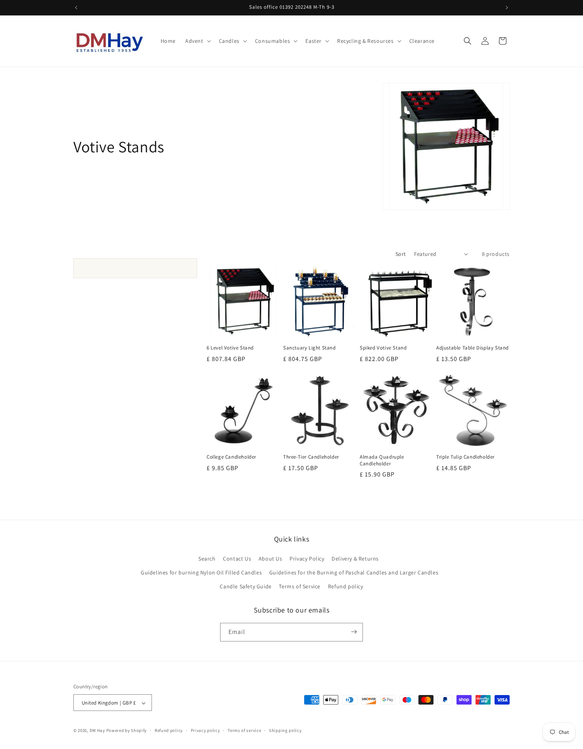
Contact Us (237, 558)
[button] (197, 41)
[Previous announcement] (76, 7)
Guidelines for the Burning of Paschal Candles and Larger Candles (353, 572)
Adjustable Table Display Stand (472, 348)
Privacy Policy (307, 558)
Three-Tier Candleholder (311, 457)
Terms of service (244, 730)
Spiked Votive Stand (383, 348)
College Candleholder (231, 457)
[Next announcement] (507, 7)
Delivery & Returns (355, 558)
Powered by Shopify (126, 731)
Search (207, 558)
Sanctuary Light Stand (309, 348)
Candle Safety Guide (245, 586)
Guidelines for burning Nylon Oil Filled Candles (201, 572)
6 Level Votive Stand (230, 348)
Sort (400, 253)
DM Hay (97, 731)
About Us (270, 558)
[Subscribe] (353, 631)
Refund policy (345, 586)
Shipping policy (285, 730)
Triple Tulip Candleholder (465, 457)
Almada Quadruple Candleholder (382, 460)
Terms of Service (299, 586)
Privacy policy (205, 730)
